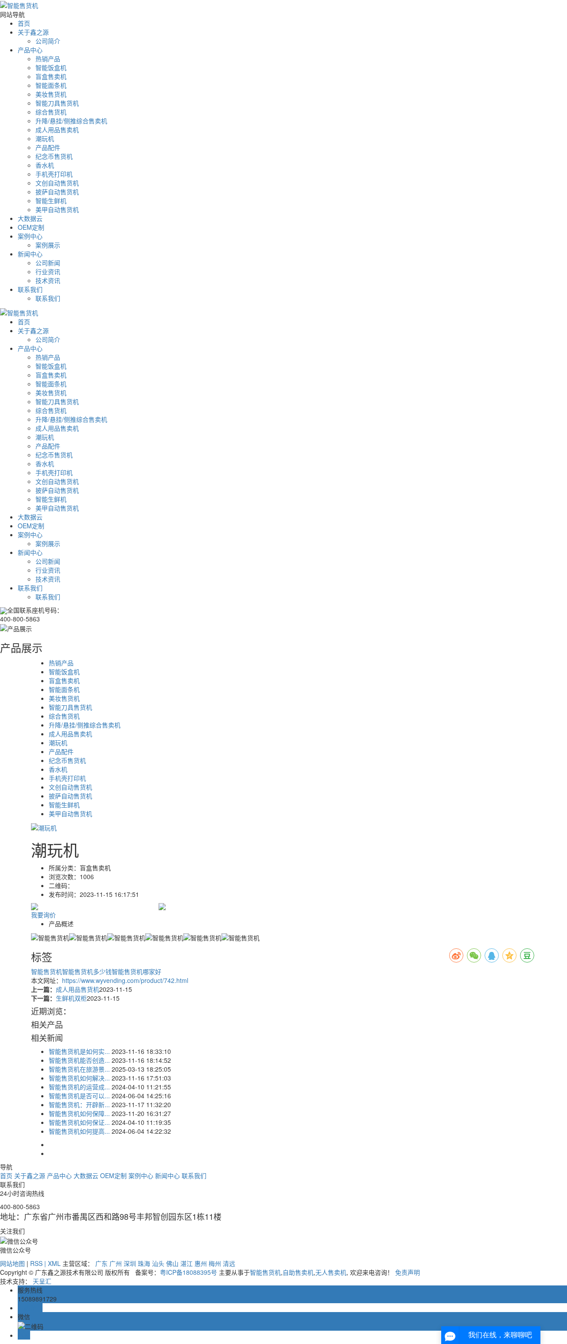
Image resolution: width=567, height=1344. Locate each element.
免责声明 (407, 1272)
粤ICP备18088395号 (188, 1272)
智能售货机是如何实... (79, 1051)
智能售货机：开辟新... (79, 1104)
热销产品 (47, 58)
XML (54, 1263)
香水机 (44, 165)
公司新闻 (47, 262)
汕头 (158, 1263)
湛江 (186, 1263)
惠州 (200, 1263)
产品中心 (30, 49)
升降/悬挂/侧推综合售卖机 (71, 120)
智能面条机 (50, 85)
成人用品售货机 (77, 989)
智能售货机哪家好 (136, 971)
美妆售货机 (50, 94)
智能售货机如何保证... (79, 1122)
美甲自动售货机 (57, 209)
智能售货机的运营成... (79, 1086)
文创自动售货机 (57, 182)
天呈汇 (42, 1281)
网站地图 (12, 1263)
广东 (101, 1263)
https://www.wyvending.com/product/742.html (125, 980)
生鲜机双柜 (71, 998)
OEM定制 (31, 227)
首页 (24, 23)
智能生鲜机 (50, 200)
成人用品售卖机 (57, 129)
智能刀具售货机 (57, 102)
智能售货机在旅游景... (79, 1069)
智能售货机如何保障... (79, 1113)
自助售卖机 (298, 1272)
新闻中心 (30, 253)
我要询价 (43, 914)
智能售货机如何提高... (79, 1131)
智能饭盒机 (50, 67)
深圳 (130, 1263)
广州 (115, 1263)
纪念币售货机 (54, 156)
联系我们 (30, 289)
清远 (229, 1263)
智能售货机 (46, 971)
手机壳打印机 (54, 173)
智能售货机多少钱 (87, 971)
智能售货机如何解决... (79, 1077)
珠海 (144, 1263)
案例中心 (30, 236)
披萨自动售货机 (57, 191)
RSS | (39, 1263)
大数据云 (30, 218)
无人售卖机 (330, 1272)
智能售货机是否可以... (79, 1095)
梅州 (215, 1263)
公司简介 (47, 40)
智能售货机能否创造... (79, 1060)
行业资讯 (47, 271)
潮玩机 (44, 138)
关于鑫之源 (33, 32)
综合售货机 (50, 111)
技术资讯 (47, 280)
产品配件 (47, 147)
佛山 (172, 1263)
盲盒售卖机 (50, 76)
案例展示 (47, 244)
